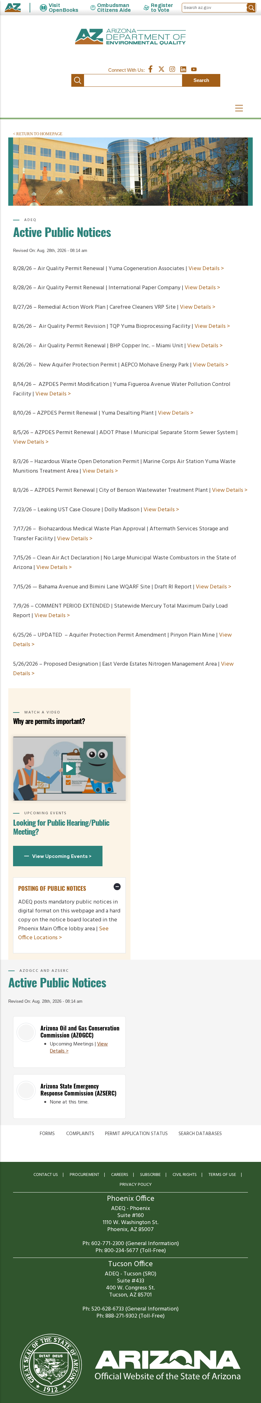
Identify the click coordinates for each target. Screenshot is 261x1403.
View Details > (206, 268)
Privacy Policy (136, 1184)
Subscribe (150, 1174)
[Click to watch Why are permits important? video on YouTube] (69, 768)
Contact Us (45, 1174)
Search (77, 80)
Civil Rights (185, 1174)
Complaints (80, 1134)
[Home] (130, 36)
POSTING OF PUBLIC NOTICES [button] (52, 888)
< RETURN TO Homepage (37, 133)
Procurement (84, 1174)
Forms (47, 1134)
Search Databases (200, 1134)
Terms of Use (222, 1174)
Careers (119, 1174)
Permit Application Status (136, 1134)
